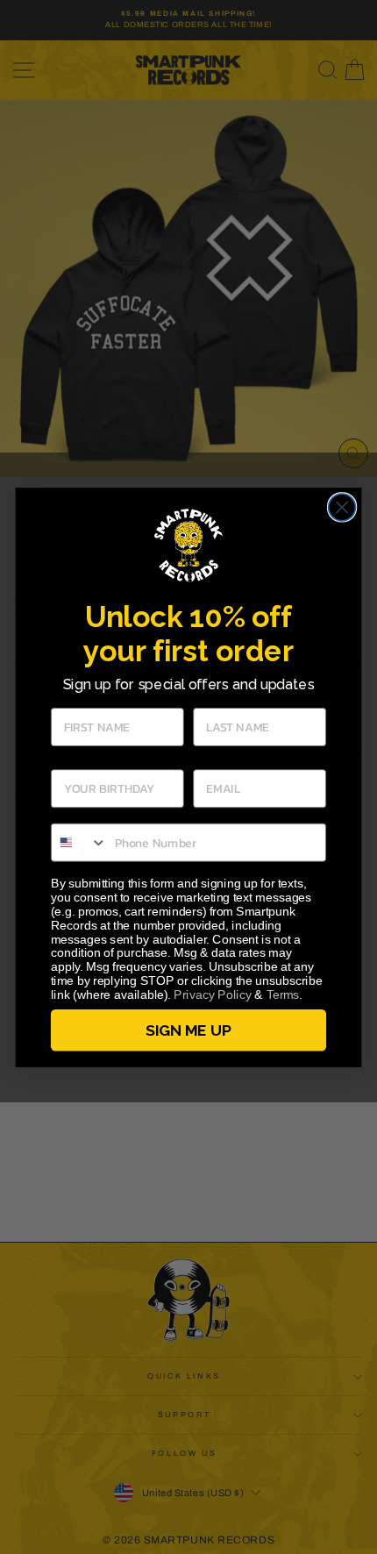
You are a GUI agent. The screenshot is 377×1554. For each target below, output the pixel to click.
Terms (283, 994)
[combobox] (79, 841)
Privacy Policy (213, 994)
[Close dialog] (342, 507)
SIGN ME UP (188, 1030)
